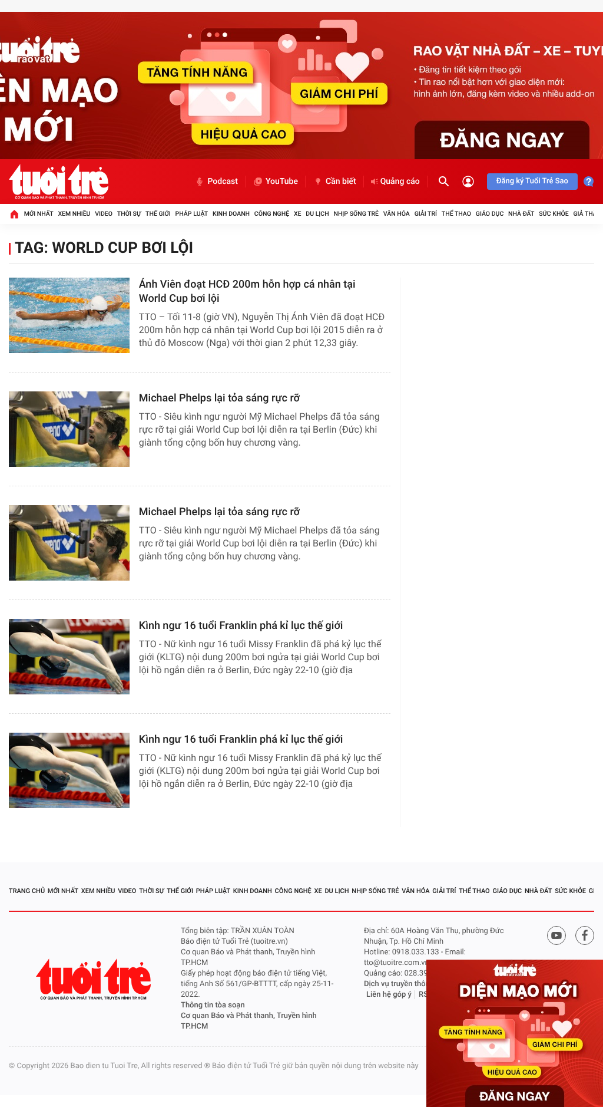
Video (103, 214)
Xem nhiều (74, 214)
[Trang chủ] (14, 214)
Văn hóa (396, 214)
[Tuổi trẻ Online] (95, 979)
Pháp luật (191, 214)
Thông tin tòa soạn (213, 1005)
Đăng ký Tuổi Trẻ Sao (532, 181)
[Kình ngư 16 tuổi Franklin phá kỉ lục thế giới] (69, 656)
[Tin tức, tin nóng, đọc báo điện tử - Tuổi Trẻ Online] (58, 181)
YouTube (282, 181)
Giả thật (586, 214)
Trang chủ (27, 891)
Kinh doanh (231, 214)
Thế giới (158, 214)
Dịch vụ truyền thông (399, 984)
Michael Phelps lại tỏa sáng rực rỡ (219, 398)
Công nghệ (271, 214)
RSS (426, 994)
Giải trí (426, 214)
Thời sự (129, 214)
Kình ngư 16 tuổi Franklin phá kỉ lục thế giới (241, 626)
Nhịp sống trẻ (356, 214)
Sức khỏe (553, 214)
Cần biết (341, 181)
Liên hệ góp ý (389, 994)
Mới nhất (39, 214)
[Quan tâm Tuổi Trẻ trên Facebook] (584, 935)
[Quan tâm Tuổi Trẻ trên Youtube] (556, 935)
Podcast (222, 181)
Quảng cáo (400, 181)
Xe (298, 214)
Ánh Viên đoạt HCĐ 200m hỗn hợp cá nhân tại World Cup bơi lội (247, 291)
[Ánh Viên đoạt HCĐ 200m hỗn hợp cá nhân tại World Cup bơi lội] (69, 315)
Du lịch (317, 214)
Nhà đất (521, 214)
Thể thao (456, 214)
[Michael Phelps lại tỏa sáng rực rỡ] (69, 429)
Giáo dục (490, 214)
